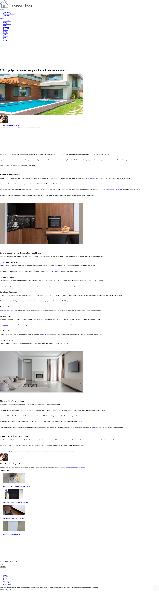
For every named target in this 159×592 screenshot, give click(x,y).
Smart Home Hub (6, 265)
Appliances (6, 27)
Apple (5, 37)
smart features (69, 451)
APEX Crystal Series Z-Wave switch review (15, 502)
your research (55, 271)
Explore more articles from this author (75, 467)
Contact (5, 578)
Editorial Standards (8, 580)
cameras (5, 310)
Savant (5, 39)
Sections (2, 18)
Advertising (6, 581)
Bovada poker (91, 178)
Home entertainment (8, 14)
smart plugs (6, 325)
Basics (5, 22)
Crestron (5, 31)
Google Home (7, 24)
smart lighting (48, 280)
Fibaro (5, 25)
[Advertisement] (79, 55)
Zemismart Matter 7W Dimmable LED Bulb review (17, 486)
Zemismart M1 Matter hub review (13, 534)
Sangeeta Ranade (10, 125)
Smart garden (6, 15)
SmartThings (6, 34)
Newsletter (6, 577)
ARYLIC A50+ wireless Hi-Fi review (13, 518)
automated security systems (115, 189)
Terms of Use (6, 582)
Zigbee (5, 40)
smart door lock (47, 334)
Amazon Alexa (7, 21)
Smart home (6, 12)
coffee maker (95, 427)
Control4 (5, 36)
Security (5, 33)
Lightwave (6, 28)
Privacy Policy (7, 584)
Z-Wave (5, 30)
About (5, 575)
